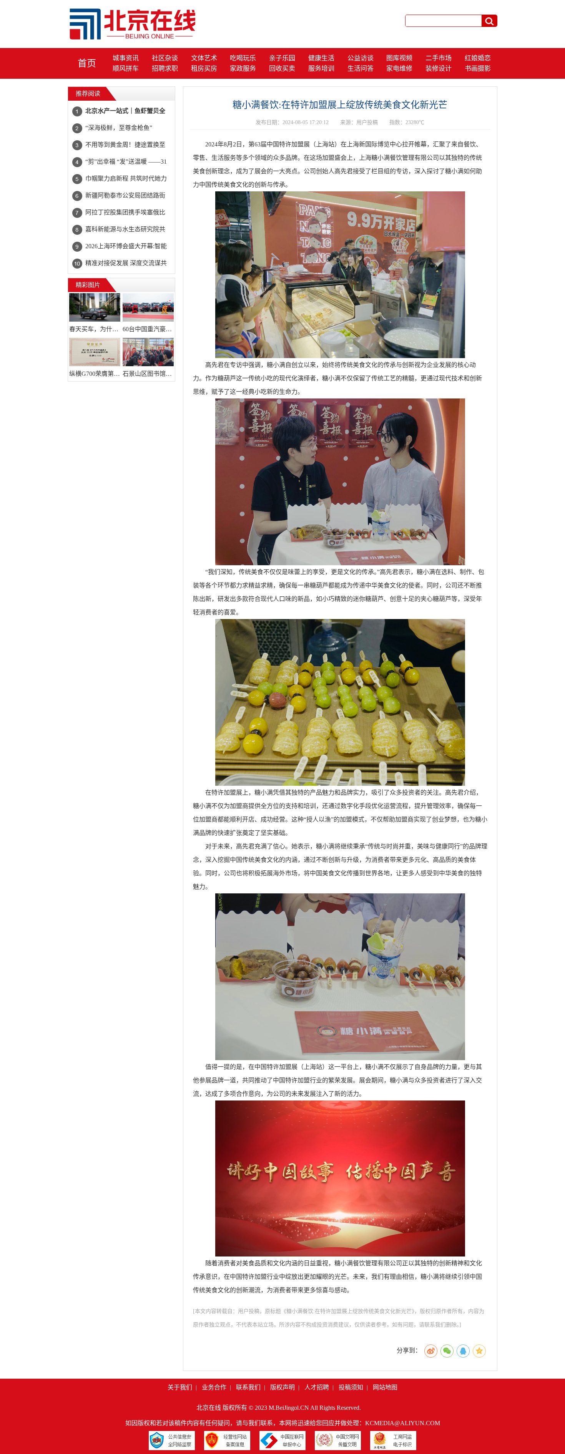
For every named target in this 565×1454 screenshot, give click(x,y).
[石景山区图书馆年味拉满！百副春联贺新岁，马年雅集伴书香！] (148, 352)
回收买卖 (282, 68)
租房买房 (204, 68)
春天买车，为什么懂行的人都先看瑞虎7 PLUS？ (94, 329)
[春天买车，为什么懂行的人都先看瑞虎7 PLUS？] (94, 307)
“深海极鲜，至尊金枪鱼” (118, 127)
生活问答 (360, 68)
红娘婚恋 (478, 58)
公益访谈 (360, 58)
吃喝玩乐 (243, 58)
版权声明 (282, 1387)
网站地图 (385, 1387)
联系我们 (248, 1387)
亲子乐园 (282, 58)
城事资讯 (126, 58)
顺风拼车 (126, 68)
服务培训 (321, 68)
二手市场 (438, 58)
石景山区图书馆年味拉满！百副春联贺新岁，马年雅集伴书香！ (148, 373)
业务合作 (214, 1387)
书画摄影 (478, 68)
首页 (87, 63)
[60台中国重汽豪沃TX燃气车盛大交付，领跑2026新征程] (148, 307)
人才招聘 (316, 1387)
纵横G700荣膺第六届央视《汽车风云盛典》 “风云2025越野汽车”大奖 (94, 373)
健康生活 (321, 58)
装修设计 (438, 68)
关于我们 (180, 1387)
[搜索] (489, 21)
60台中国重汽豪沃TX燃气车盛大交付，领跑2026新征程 (148, 329)
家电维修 (399, 68)
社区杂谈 (165, 58)
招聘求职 (165, 68)
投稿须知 (351, 1387)
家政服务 (243, 68)
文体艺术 (204, 58)
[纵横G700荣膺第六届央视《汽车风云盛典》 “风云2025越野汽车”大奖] (94, 352)
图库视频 (399, 58)
